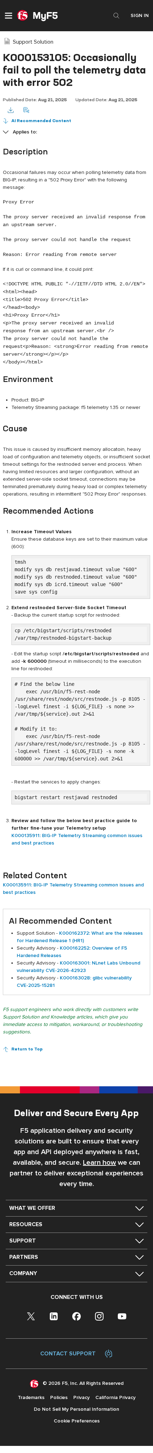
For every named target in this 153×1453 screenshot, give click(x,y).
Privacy (81, 1397)
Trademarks (31, 1397)
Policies (59, 1397)
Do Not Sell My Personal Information (76, 1409)
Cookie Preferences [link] (77, 1421)
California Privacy (115, 1397)
